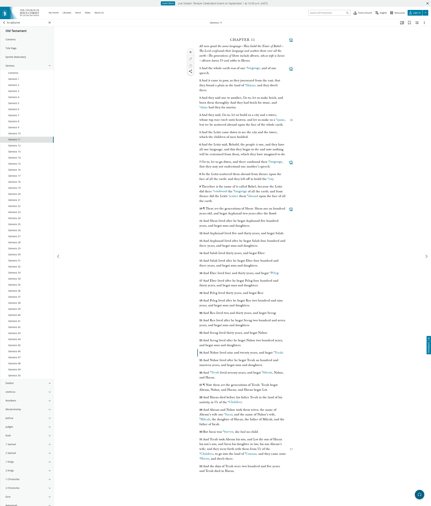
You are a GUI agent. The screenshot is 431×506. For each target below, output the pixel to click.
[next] (426, 256)
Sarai (228, 414)
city (271, 179)
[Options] (424, 22)
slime (204, 107)
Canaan (251, 454)
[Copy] (190, 66)
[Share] (190, 71)
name (281, 120)
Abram (267, 373)
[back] (4, 22)
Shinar (250, 85)
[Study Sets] (402, 22)
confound (220, 191)
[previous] (58, 256)
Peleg (274, 273)
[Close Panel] (49, 22)
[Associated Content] (291, 40)
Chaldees (235, 402)
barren (228, 432)
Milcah (205, 419)
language (253, 68)
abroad (253, 196)
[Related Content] (416, 22)
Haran (204, 459)
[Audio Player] (419, 494)
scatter (233, 196)
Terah (279, 353)
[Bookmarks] (409, 22)
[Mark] (190, 59)
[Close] (190, 52)
